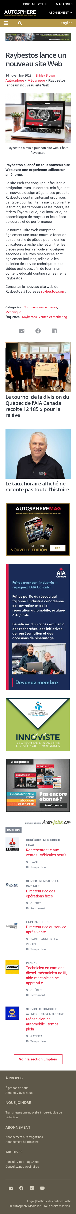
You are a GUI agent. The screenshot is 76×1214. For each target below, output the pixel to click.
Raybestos (29, 317)
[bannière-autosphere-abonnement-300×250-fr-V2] (38, 810)
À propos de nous (16, 1088)
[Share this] (38, 331)
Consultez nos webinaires (22, 1166)
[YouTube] (42, 1188)
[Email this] (22, 331)
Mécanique (36, 80)
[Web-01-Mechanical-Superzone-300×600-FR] (38, 689)
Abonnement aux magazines (24, 1137)
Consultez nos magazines (22, 1162)
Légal (30, 1201)
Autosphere (14, 80)
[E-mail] (10, 1188)
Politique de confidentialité (53, 1201)
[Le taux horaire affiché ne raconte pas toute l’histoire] (38, 454)
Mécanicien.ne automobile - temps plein (42, 1024)
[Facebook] (21, 1188)
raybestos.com (53, 291)
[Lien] (38, 823)
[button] (71, 12)
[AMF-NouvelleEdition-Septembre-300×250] (38, 554)
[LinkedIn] (32, 1188)
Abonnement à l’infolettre (21, 1142)
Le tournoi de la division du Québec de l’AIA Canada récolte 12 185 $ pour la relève (37, 406)
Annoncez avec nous (19, 1093)
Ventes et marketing (52, 317)
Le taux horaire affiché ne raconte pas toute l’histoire (37, 486)
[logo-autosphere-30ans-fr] (20, 12)
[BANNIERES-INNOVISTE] (38, 749)
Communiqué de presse (40, 307)
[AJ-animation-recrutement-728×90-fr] (38, 39)
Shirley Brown (45, 75)
